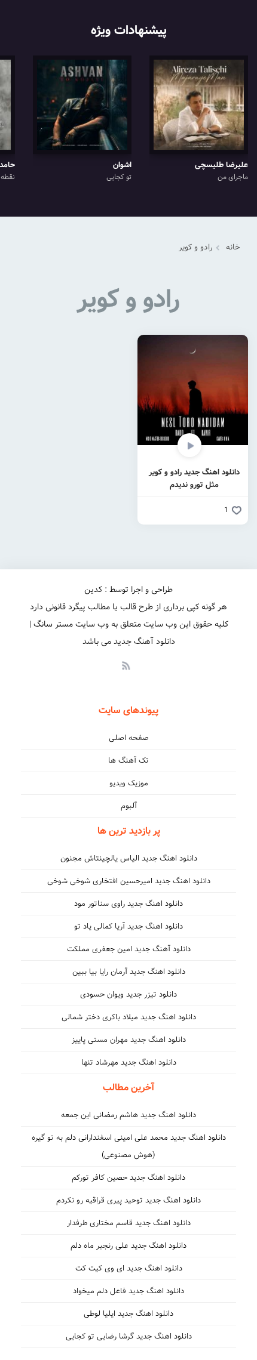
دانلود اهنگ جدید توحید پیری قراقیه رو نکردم (128, 1200)
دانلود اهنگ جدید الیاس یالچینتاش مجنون (128, 858)
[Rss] (125, 664)
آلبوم (129, 806)
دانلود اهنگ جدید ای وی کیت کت (128, 1268)
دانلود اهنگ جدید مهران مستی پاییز (129, 1040)
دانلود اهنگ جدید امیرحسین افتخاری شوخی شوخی (128, 881)
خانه (233, 247)
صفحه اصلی (129, 738)
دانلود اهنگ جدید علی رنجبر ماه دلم (128, 1245)
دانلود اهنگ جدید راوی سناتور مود (128, 904)
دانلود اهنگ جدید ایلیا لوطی (128, 1313)
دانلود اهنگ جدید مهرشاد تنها (128, 1062)
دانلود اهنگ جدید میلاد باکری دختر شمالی (129, 1017)
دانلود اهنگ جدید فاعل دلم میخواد (128, 1291)
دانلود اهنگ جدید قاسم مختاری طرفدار (129, 1223)
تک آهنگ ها (128, 760)
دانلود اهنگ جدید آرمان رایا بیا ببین (128, 972)
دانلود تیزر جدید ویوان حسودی (128, 994)
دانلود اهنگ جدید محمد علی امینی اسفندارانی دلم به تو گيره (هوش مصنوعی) (129, 1146)
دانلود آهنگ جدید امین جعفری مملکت (129, 949)
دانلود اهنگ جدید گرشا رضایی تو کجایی (129, 1336)
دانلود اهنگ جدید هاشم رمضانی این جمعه (128, 1115)
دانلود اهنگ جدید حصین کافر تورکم (128, 1177)
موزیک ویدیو (128, 783)
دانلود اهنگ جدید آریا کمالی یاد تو (128, 926)
